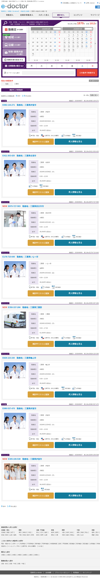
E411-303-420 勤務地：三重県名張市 (19, 156)
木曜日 (20, 555)
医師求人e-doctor (36, 572)
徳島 (93, 532)
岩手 (12, 532)
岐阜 (52, 532)
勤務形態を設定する (13, 60)
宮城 (2, 535)
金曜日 (25, 555)
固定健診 (85, 543)
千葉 (20, 535)
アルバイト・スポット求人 (43, 15)
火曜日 (9, 555)
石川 (41, 532)
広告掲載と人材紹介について (72, 3)
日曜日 (36, 555)
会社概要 (48, 572)
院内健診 (79, 543)
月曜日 (3, 555)
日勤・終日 (4, 563)
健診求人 (61, 15)
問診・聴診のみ (6, 543)
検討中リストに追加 (41, 142)
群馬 (32, 535)
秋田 (6, 535)
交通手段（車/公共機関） (29, 546)
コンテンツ (78, 15)
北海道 (3, 532)
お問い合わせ (90, 3)
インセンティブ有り (14, 546)
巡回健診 (72, 543)
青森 (8, 532)
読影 (59, 543)
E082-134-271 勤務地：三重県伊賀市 (19, 105)
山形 (11, 535)
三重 (56, 535)
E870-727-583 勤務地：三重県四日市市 (26, 206)
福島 (15, 535)
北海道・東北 (5, 530)
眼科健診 (38, 543)
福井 (46, 532)
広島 (78, 535)
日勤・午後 (21, 563)
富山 (37, 532)
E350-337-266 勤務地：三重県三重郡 (25, 307)
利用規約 (76, 572)
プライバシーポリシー (62, 572)
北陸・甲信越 (40, 530)
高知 (97, 535)
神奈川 (25, 532)
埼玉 (29, 532)
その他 (40, 546)
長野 (41, 535)
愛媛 (93, 535)
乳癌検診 (23, 543)
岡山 (86, 532)
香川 (97, 532)
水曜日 (14, 555)
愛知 (52, 535)
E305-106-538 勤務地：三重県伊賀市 (25, 459)
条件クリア (95, 80)
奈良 (71, 532)
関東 (20, 530)
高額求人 (4, 546)
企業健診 (92, 543)
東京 (20, 532)
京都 (63, 535)
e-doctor (14, 5)
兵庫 (67, 532)
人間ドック (15, 543)
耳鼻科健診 (45, 543)
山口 (82, 535)
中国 (78, 530)
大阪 (63, 532)
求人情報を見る (75, 141)
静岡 (56, 532)
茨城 (24, 535)
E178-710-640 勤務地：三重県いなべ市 (20, 257)
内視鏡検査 (53, 543)
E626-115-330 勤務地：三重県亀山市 (19, 358)
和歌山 (72, 535)
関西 (63, 530)
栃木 (28, 535)
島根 (82, 532)
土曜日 (31, 555)
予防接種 (65, 543)
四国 (93, 530)
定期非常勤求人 (26, 15)
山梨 (46, 535)
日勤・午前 (12, 563)
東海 (52, 530)
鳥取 (78, 532)
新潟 (37, 535)
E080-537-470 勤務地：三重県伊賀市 (19, 408)
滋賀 (67, 535)
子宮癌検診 (30, 543)
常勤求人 (9, 15)
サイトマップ (87, 572)
